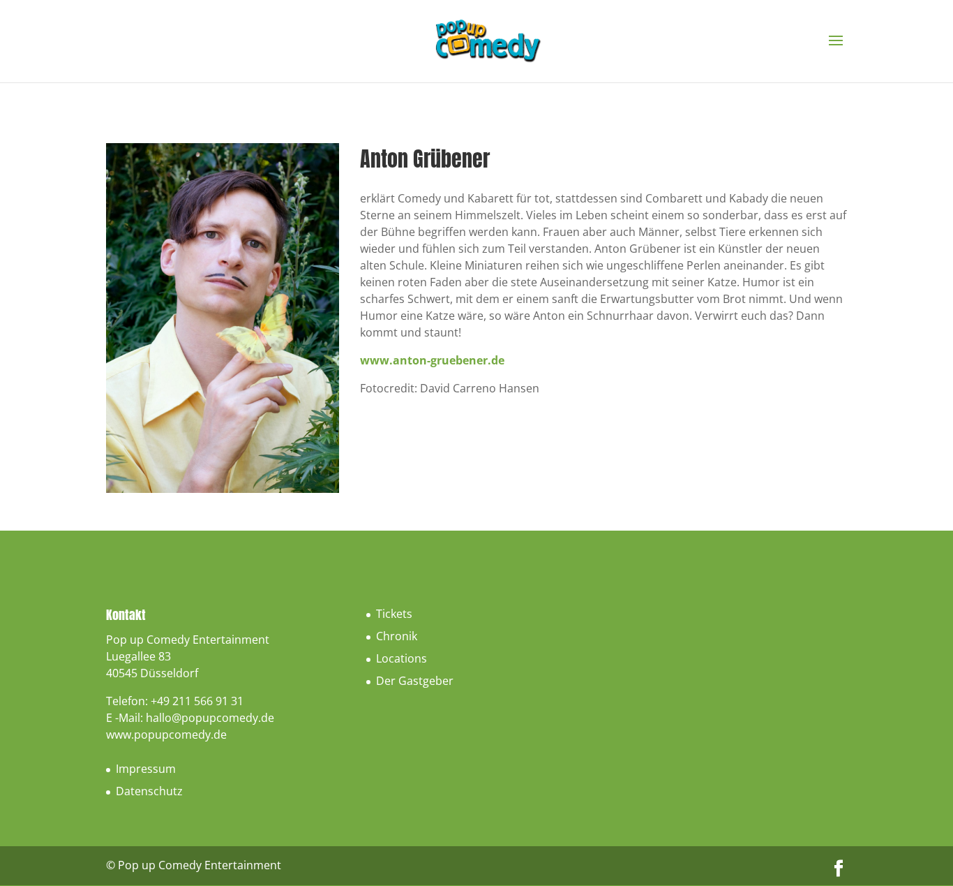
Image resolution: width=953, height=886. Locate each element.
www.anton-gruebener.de (432, 360)
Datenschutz (149, 791)
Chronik (396, 636)
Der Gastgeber (414, 680)
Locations (401, 658)
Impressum (146, 768)
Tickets (394, 613)
